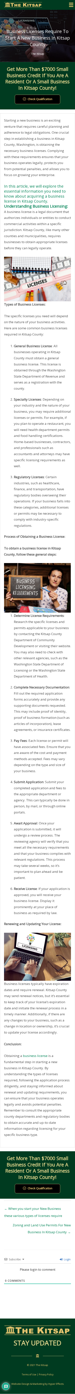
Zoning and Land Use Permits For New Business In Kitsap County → (42, 1226)
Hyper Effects (56, 1384)
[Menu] (71, 5)
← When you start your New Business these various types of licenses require (33, 1209)
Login (67, 1259)
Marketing (38, 1384)
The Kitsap (37, 53)
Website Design (20, 1384)
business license (35, 1056)
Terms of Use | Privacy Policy (37, 1374)
